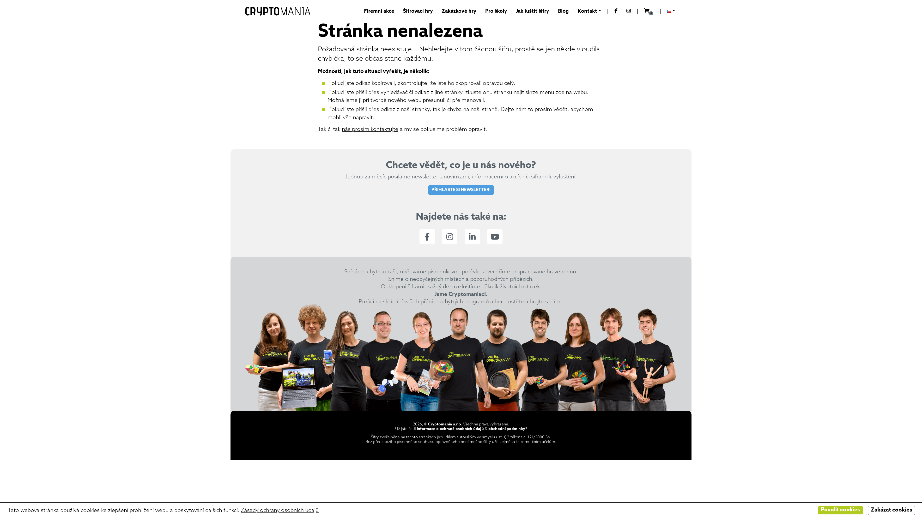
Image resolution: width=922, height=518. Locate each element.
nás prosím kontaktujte (370, 129)
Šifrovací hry (418, 11)
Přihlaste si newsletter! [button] (461, 190)
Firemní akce (379, 11)
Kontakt (587, 11)
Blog (563, 11)
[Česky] (671, 11)
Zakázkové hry (459, 11)
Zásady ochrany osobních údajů (280, 510)
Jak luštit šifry (532, 11)
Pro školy (496, 11)
